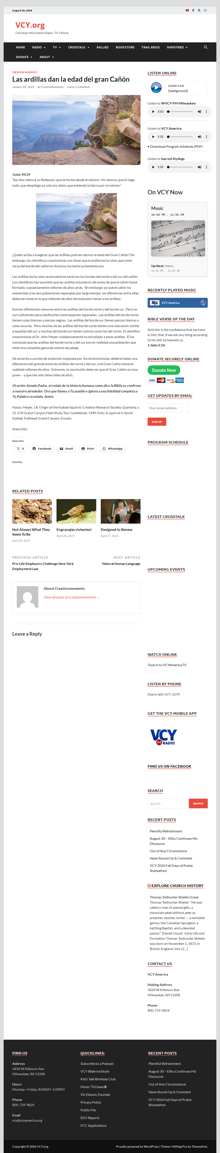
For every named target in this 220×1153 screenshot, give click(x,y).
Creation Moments (24, 72)
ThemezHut (199, 1146)
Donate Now (164, 370)
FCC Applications (94, 1125)
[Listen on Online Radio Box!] (203, 303)
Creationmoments (52, 87)
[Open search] (205, 47)
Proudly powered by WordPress (137, 1146)
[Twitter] (199, 10)
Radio (37, 47)
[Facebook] (193, 10)
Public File (88, 1110)
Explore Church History (177, 885)
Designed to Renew (116, 529)
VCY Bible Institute (95, 1071)
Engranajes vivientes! (74, 529)
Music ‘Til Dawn (94, 1087)
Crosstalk (77, 47)
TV (55, 47)
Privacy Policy (91, 1102)
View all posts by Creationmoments (72, 597)
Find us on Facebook (169, 766)
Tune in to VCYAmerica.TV (167, 665)
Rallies (102, 47)
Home (20, 47)
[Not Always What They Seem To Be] (32, 512)
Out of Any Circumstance (168, 851)
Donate (22, 57)
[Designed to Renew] (121, 512)
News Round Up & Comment (171, 858)
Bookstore (125, 47)
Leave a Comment (78, 87)
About (45, 57)
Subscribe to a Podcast (97, 1063)
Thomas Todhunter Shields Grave (174, 897)
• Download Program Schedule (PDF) (175, 146)
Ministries (175, 47)
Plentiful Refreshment (166, 831)
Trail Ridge (151, 47)
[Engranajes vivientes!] (76, 512)
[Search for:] (178, 803)
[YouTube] (187, 10)
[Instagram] (205, 10)
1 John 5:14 (156, 345)
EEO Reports (90, 1118)
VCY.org (30, 25)
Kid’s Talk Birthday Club (98, 1079)
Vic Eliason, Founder (95, 1094)
